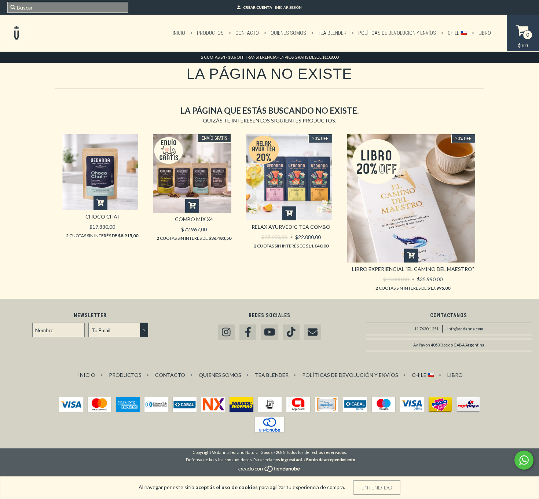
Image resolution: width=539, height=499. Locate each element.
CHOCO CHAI (102, 216)
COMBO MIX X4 (194, 219)
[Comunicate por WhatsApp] (524, 460)
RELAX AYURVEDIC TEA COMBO (291, 227)
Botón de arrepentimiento (330, 459)
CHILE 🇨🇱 (457, 33)
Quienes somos (288, 33)
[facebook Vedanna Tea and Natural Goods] (247, 332)
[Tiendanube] (270, 470)
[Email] (312, 332)
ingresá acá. (292, 459)
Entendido (377, 487)
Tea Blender (331, 33)
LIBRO (484, 33)
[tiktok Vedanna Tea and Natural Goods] (291, 332)
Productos (210, 33)
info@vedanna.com (465, 328)
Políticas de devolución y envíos (396, 33)
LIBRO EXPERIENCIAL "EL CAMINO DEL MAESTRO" (413, 269)
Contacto (246, 33)
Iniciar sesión (288, 7)
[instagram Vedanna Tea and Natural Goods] (226, 332)
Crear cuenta (257, 7)
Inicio (179, 33)
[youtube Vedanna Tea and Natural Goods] (269, 332)
